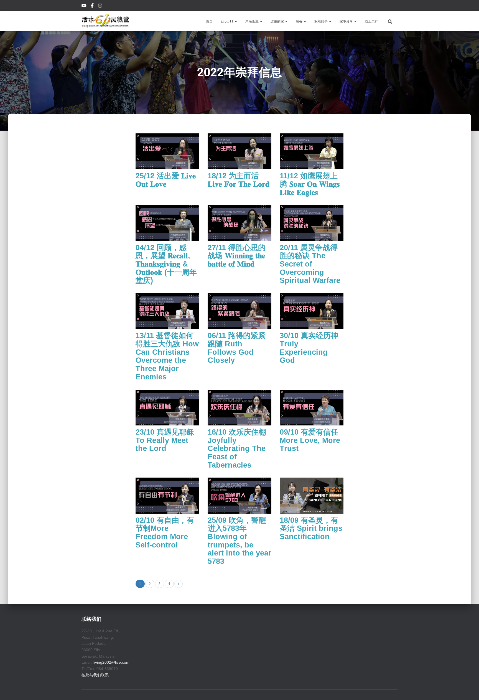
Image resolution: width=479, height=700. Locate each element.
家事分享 (347, 21)
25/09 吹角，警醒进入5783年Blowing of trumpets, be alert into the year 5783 (239, 540)
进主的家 (278, 21)
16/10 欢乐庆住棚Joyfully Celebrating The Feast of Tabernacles (237, 448)
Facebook (93, 6)
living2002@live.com (111, 662)
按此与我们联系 (95, 675)
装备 (299, 21)
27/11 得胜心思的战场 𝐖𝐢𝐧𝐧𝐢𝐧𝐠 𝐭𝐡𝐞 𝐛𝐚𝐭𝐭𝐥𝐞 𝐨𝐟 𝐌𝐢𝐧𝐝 (237, 256)
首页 (209, 21)
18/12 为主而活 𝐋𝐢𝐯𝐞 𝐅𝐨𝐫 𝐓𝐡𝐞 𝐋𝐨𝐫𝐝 (238, 180)
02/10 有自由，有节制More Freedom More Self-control (165, 532)
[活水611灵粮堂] (105, 21)
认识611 (227, 21)
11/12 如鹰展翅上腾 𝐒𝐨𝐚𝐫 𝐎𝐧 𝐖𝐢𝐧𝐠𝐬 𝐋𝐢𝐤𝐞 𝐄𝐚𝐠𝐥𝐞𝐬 (310, 184)
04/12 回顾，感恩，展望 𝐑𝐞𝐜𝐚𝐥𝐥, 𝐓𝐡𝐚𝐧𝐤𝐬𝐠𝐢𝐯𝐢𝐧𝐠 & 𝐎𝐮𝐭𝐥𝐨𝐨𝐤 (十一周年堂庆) (166, 264)
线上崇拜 (371, 21)
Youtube (84, 6)
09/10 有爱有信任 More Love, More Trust (310, 440)
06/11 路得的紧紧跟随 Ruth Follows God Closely (237, 347)
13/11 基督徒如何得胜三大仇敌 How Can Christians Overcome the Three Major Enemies (167, 356)
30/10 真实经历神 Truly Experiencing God (309, 347)
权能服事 (321, 21)
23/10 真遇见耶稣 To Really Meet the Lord (165, 440)
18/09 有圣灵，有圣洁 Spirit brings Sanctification (311, 528)
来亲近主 (252, 21)
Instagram (100, 6)
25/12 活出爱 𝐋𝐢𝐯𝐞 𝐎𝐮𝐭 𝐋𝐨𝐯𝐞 (166, 180)
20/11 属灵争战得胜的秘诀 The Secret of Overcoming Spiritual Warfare (310, 264)
